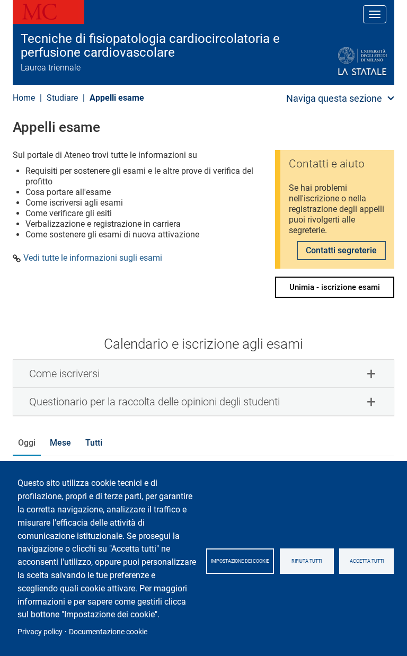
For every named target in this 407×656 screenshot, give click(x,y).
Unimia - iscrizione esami (334, 287)
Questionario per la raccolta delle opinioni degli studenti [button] (154, 401)
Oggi (27, 443)
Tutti (93, 443)
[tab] (203, 373)
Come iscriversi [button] (64, 373)
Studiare (62, 98)
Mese (60, 443)
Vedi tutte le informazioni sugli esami (92, 258)
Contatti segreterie (341, 250)
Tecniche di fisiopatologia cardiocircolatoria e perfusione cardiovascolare (150, 46)
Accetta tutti (367, 561)
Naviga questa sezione (334, 98)
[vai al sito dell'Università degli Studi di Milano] (337, 62)
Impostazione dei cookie (240, 561)
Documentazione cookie (108, 631)
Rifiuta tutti (306, 561)
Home (24, 98)
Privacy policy (40, 631)
